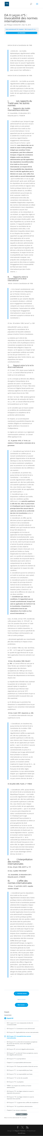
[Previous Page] (16, 1114)
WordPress (21, 1133)
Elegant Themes (19, 1131)
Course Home (7, 1015)
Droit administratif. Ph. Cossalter (15, 29)
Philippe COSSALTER (14, 25)
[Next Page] (26, 1114)
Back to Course (21, 999)
